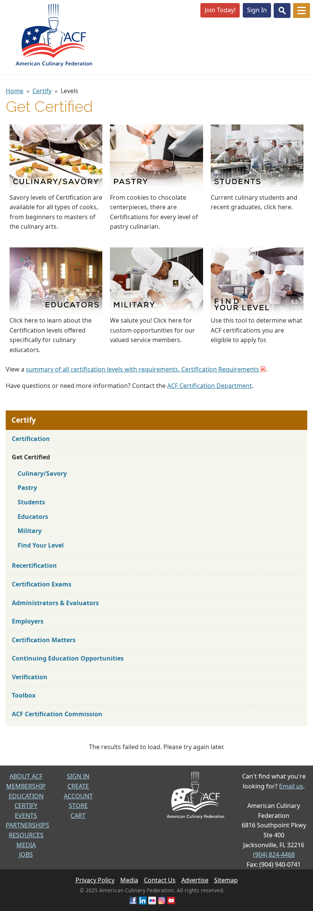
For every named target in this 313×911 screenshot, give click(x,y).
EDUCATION (26, 796)
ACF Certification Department (209, 385)
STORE (78, 805)
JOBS (26, 854)
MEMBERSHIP (26, 786)
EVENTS (26, 815)
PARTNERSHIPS (27, 825)
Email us (291, 786)
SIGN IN (78, 776)
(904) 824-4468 (274, 854)
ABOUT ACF (26, 776)
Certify (42, 91)
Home (14, 91)
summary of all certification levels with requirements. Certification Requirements (142, 369)
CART (78, 815)
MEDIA (26, 845)
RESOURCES (26, 835)
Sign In (257, 10)
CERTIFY (26, 805)
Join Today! (220, 10)
